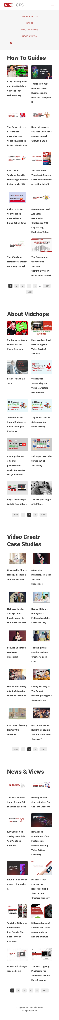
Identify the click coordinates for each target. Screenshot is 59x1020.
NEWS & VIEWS (29, 36)
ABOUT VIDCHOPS (29, 30)
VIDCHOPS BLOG (29, 16)
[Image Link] (17, 71)
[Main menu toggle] (53, 5)
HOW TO (29, 23)
